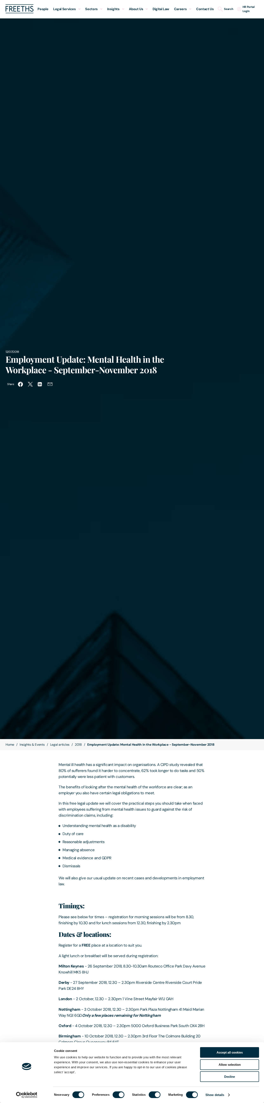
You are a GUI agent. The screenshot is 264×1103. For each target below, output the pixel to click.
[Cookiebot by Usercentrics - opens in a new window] (27, 1095)
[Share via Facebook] (20, 384)
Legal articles (60, 744)
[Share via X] (30, 384)
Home (10, 744)
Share (10, 384)
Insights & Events (32, 744)
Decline (229, 1076)
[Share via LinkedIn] (40, 384)
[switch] (118, 1094)
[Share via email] (50, 384)
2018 (78, 744)
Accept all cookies (230, 1052)
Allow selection (230, 1064)
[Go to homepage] (19, 12)
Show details (214, 1095)
